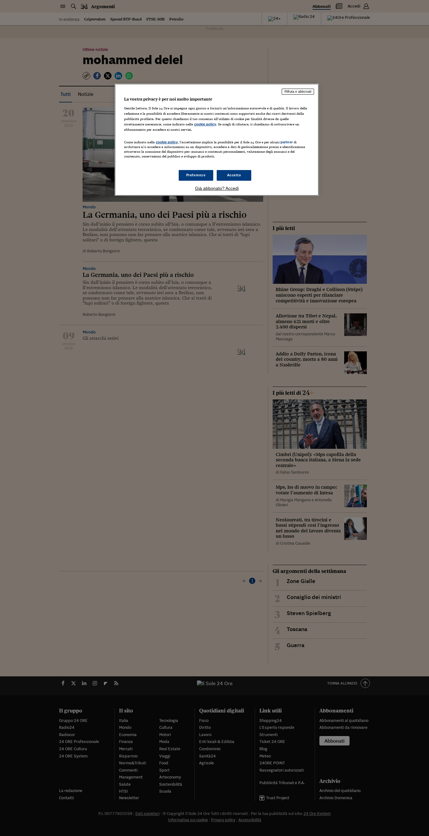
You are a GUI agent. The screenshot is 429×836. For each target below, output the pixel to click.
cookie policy (205, 124)
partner (286, 142)
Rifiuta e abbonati (298, 91)
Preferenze (196, 175)
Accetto (234, 175)
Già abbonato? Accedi (217, 188)
